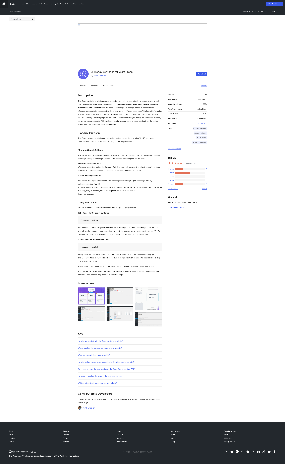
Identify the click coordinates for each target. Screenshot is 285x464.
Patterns (66, 442)
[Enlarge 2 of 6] (102, 309)
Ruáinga (33, 452)
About (11, 431)
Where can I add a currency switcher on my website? (100, 348)
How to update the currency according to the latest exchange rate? (106, 362)
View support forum (176, 207)
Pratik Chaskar (100, 76)
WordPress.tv (122, 442)
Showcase (66, 431)
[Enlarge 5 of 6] (159, 290)
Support (204, 85)
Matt (227, 435)
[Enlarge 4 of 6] (130, 309)
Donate (174, 438)
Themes (66, 435)
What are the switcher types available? (94, 355)
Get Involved (175, 431)
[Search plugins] (32, 19)
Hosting (12, 438)
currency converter (199, 128)
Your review (173, 188)
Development (108, 85)
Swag (174, 442)
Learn (119, 431)
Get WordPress (274, 4)
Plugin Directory (15, 11)
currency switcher (200, 133)
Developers (121, 438)
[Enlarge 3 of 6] (130, 290)
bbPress (228, 438)
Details (83, 85)
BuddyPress (229, 442)
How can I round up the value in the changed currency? (100, 376)
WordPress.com (231, 431)
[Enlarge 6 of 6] (159, 315)
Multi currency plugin (199, 142)
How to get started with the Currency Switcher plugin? (100, 341)
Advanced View (174, 148)
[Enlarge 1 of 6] (102, 290)
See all (204, 188)
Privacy (11, 442)
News (11, 435)
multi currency (201, 137)
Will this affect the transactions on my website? (97, 383)
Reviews (94, 85)
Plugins (65, 438)
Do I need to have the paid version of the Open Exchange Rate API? (106, 369)
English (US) (202, 123)
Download (202, 74)
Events (173, 435)
